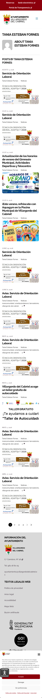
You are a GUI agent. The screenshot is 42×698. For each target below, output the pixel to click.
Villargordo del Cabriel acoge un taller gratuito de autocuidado (20, 390)
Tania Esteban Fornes (10, 81)
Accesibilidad (10, 600)
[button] (39, 654)
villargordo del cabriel (10, 306)
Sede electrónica (25, 3)
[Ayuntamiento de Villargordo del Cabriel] (16, 24)
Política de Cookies (11, 693)
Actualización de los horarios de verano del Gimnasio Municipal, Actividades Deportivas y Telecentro (19, 161)
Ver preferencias (21, 688)
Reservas (10, 3)
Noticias (24, 81)
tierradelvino (34, 303)
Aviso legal (33, 693)
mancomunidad (8, 303)
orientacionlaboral (22, 303)
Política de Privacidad (23, 693)
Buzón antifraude (11, 612)
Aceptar (21, 677)
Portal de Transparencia (19, 8)
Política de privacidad (13, 588)
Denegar (21, 682)
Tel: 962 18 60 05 (11, 566)
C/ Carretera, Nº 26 (12, 559)
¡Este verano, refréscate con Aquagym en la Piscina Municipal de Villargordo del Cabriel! (19, 208)
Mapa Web (9, 606)
